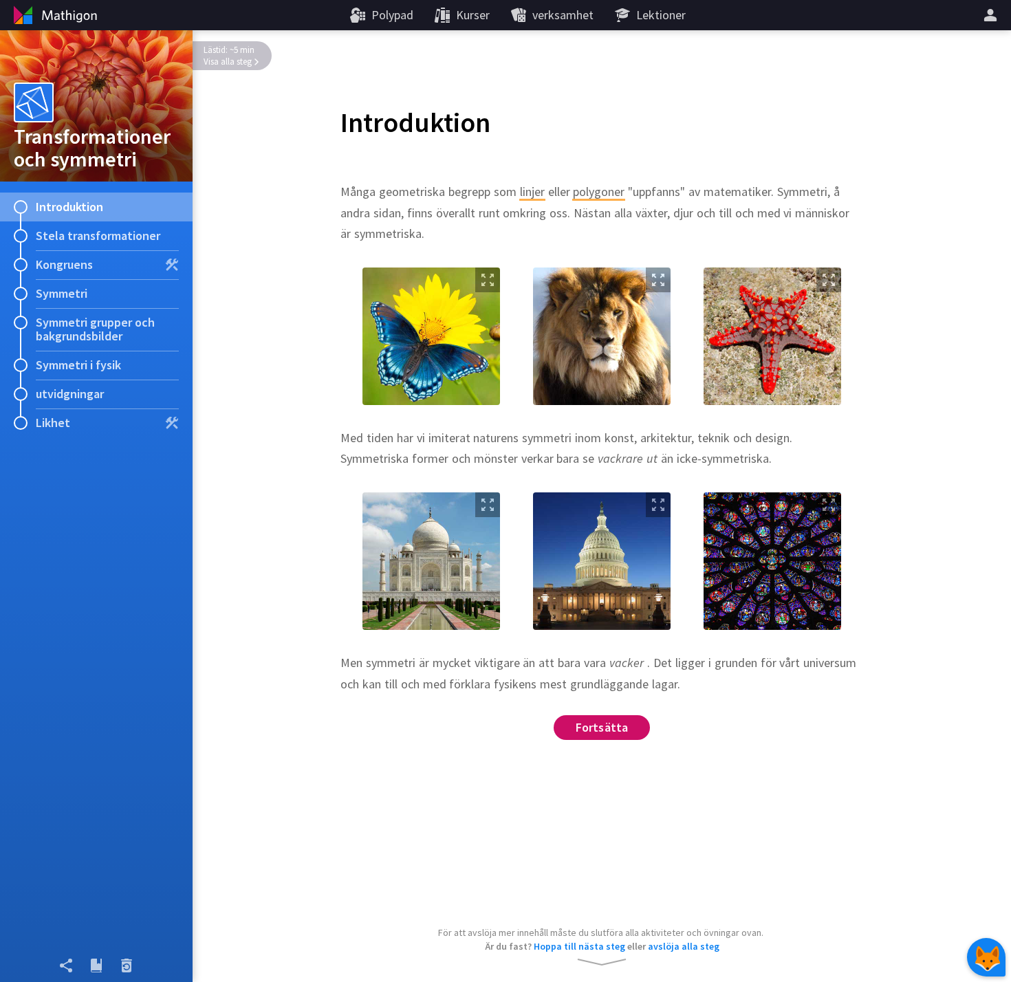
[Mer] (992, 15)
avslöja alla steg (683, 946)
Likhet (53, 422)
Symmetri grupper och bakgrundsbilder (95, 329)
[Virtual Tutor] (986, 957)
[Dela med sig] (66, 965)
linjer (532, 191)
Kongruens (64, 264)
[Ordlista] (96, 965)
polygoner (598, 191)
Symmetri (61, 293)
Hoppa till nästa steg (579, 946)
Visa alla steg (228, 61)
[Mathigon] (53, 15)
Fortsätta (602, 727)
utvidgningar (70, 394)
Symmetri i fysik (78, 365)
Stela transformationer (98, 235)
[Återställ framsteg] (126, 965)
